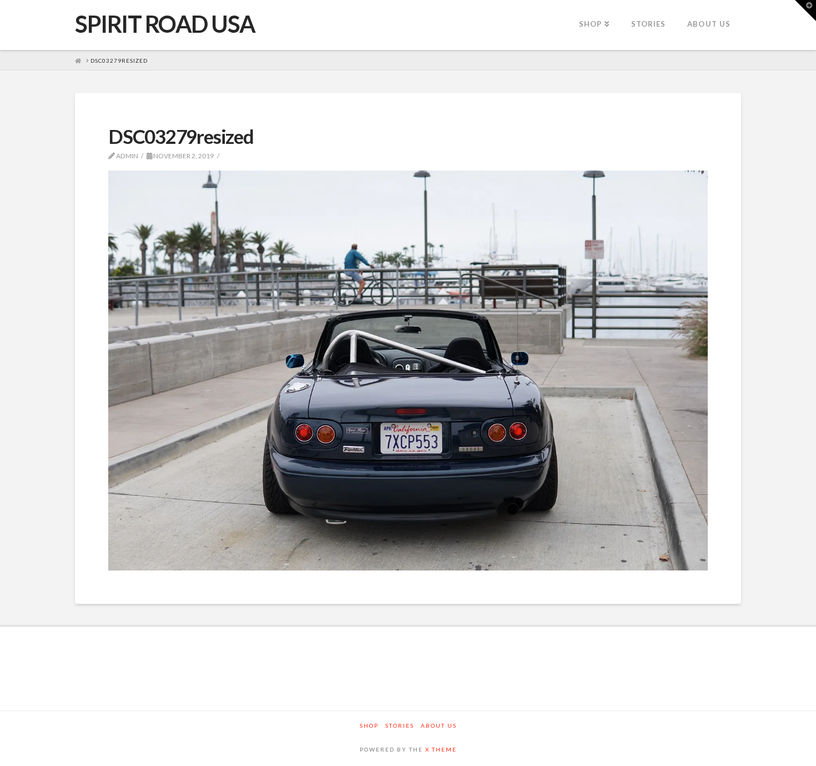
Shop (369, 725)
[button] (805, 10)
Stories (399, 725)
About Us (439, 725)
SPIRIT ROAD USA (165, 24)
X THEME (441, 749)
